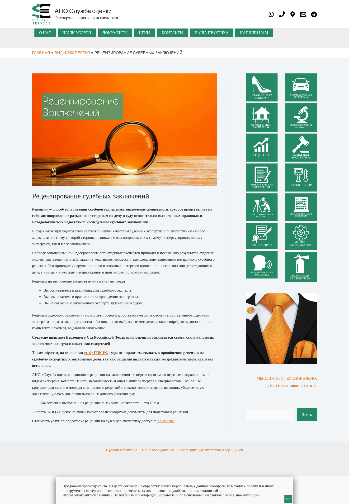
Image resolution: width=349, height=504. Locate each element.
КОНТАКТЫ (172, 32)
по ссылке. (165, 421)
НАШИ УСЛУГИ (76, 32)
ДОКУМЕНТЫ (115, 32)
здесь (255, 495)
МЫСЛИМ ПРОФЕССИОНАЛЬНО (286, 378)
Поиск (307, 414)
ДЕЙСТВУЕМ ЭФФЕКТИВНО (291, 386)
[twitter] (282, 14)
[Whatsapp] (271, 14)
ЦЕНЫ (144, 32)
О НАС (45, 32)
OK (288, 498)
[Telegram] (314, 14)
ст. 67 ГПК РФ (96, 352)
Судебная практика (122, 450)
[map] (293, 14)
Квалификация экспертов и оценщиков (211, 450)
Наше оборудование (158, 450)
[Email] (303, 14)
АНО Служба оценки (83, 10)
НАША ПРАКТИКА (212, 32)
